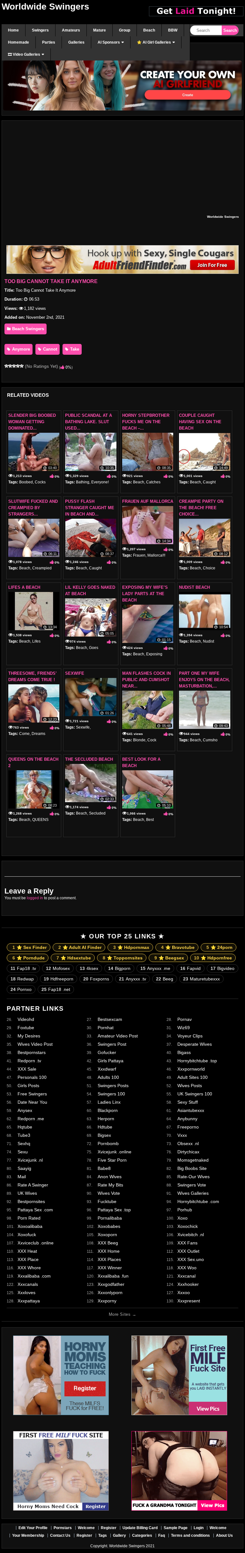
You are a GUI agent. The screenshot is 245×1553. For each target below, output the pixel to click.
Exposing (154, 654)
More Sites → (122, 1314)
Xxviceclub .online (36, 1242)
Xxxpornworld (191, 1069)
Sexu (23, 1151)
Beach (138, 482)
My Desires (29, 1035)
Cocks (40, 482)
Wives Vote (109, 1193)
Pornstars (63, 1528)
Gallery (119, 1535)
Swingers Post (112, 1044)
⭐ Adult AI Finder (79, 947)
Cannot (49, 349)
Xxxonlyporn (110, 1292)
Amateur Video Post (118, 1035)
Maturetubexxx (201, 978)
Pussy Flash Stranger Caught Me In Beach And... (89, 507)
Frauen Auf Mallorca (147, 501)
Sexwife (74, 673)
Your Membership (28, 1535)
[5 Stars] (22, 366)
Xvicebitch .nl (190, 1234)
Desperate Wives (194, 1044)
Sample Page (176, 1528)
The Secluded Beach (89, 759)
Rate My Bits (110, 1184)
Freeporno (188, 1126)
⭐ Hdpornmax (131, 947)
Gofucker (107, 1052)
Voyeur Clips (190, 1035)
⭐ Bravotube (178, 947)
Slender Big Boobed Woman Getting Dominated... (32, 422)
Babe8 (104, 1168)
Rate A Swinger (33, 1184)
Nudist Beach (194, 587)
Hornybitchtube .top (197, 1060)
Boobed (26, 482)
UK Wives (27, 1193)
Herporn (106, 1118)
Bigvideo (222, 968)
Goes (93, 647)
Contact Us (60, 1535)
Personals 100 (32, 1077)
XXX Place (28, 1259)
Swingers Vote (191, 1184)
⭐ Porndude (28, 957)
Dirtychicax (188, 1151)
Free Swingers (32, 1093)
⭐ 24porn (219, 947)
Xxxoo (183, 1292)
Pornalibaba (110, 1218)
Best (150, 819)
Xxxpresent (188, 1300)
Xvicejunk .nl (30, 1160)
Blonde (139, 740)
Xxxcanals (28, 1284)
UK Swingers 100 (194, 1093)
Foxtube (26, 1027)
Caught (209, 482)
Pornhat (106, 1027)
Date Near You (32, 1102)
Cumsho (210, 740)
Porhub (184, 1209)
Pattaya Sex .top (114, 1209)
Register (108, 1528)
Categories (142, 1535)
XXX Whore (29, 1267)
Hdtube (105, 1126)
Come (24, 733)
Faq (161, 1535)
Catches (153, 482)
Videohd (26, 1019)
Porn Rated (29, 1218)
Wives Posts (189, 1085)
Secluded (97, 813)
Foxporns (96, 978)
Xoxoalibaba (30, 1226)
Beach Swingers (27, 328)
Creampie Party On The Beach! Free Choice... (201, 507)
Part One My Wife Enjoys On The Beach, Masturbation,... (204, 679)
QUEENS (40, 819)
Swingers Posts (113, 1085)
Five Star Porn (112, 1160)
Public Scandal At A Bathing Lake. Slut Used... (88, 422)
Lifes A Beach (24, 587)
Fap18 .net (55, 989)
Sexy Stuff (187, 1102)
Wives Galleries (193, 1193)
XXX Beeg (108, 1242)
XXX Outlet (188, 1251)
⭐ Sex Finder (29, 947)
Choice (209, 568)
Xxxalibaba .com (34, 1276)
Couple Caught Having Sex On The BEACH (200, 422)
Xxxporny (107, 1300)
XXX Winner (110, 1267)
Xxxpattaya (29, 1300)
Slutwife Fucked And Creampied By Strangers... (33, 507)
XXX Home (109, 1251)
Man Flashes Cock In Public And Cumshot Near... (146, 679)
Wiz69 (183, 1027)
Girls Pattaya (110, 1060)
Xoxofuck (27, 1234)
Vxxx (182, 1135)
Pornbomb (108, 1143)
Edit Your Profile (33, 1528)
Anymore (20, 349)
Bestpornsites (31, 1201)
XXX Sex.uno (190, 1259)
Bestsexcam (110, 1019)
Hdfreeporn (58, 978)
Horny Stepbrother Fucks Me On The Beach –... (145, 422)
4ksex (89, 968)
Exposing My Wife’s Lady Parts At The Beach (145, 593)
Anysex (25, 1110)
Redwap (22, 978)
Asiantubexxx (190, 1110)
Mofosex (58, 968)
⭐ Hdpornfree (213, 957)
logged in (35, 898)
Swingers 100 (111, 1093)
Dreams (38, 733)
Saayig (24, 1168)
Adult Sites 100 (192, 1077)
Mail (22, 1176)
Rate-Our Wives (193, 1176)
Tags (102, 1535)
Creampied (42, 568)
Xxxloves (26, 1292)
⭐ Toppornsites (123, 957)
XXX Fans (187, 1242)
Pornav (184, 1019)
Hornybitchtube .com (198, 1201)
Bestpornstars (32, 1052)
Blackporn (108, 1110)
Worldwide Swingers (45, 6)
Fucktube (107, 1201)
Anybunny (187, 1118)
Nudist (208, 641)
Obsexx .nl (188, 1143)
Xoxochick (187, 1226)
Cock (151, 740)
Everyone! (100, 482)
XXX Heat (27, 1251)
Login (199, 1528)
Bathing (82, 482)
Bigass (184, 1052)
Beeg (164, 978)
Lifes (36, 641)
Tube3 (24, 1135)
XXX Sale (27, 1069)
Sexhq (24, 1143)
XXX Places (109, 1259)
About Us (224, 1535)
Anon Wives (110, 1176)
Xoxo (182, 1218)
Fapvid (190, 968)
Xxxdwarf (107, 1069)
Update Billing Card (140, 1528)
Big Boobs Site (192, 1168)
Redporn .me (31, 1118)
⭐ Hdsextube (73, 957)
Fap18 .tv (23, 968)
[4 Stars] (18, 366)
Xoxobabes (109, 1226)
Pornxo (21, 989)
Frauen (139, 555)
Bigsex (104, 1135)
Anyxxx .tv (132, 978)
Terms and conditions (190, 1535)
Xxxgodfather (111, 1284)
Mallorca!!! (156, 555)
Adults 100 (108, 1077)
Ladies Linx (109, 1102)
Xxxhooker (188, 1284)
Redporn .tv (29, 1060)
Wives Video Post (35, 1044)
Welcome (86, 1528)
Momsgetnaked (193, 1160)
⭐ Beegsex (169, 957)
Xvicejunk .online (114, 1151)
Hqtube (25, 1126)
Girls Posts (28, 1085)
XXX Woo (187, 1267)
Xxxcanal (186, 1276)
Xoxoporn (107, 1234)
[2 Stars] (10, 366)
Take (74, 349)
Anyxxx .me (155, 968)
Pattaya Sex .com (35, 1209)
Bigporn (119, 968)
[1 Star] (6, 366)
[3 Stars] (14, 366)
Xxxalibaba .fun (113, 1276)
